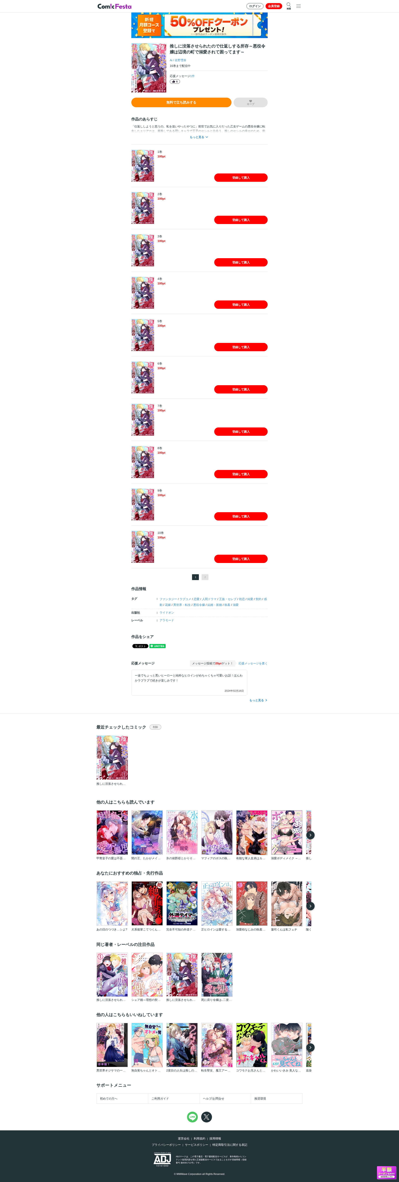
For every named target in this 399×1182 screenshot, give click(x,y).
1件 (192, 76)
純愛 (250, 599)
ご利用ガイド (160, 1098)
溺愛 (236, 605)
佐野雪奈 (180, 60)
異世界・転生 (182, 605)
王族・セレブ (227, 599)
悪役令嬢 (199, 605)
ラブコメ (185, 599)
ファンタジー (168, 599)
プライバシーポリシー (166, 1144)
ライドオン (167, 612)
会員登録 (274, 6)
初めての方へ (108, 1098)
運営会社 (184, 1138)
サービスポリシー (196, 1144)
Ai (171, 60)
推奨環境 (260, 1098)
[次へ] (310, 835)
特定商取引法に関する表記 (229, 1144)
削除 (155, 727)
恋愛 (197, 599)
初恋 (242, 599)
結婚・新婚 (214, 605)
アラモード (167, 620)
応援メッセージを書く (253, 663)
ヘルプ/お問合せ (213, 1098)
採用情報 (215, 1138)
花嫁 (168, 605)
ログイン (255, 6)
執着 (227, 605)
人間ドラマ (209, 599)
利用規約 (199, 1138)
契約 (258, 599)
